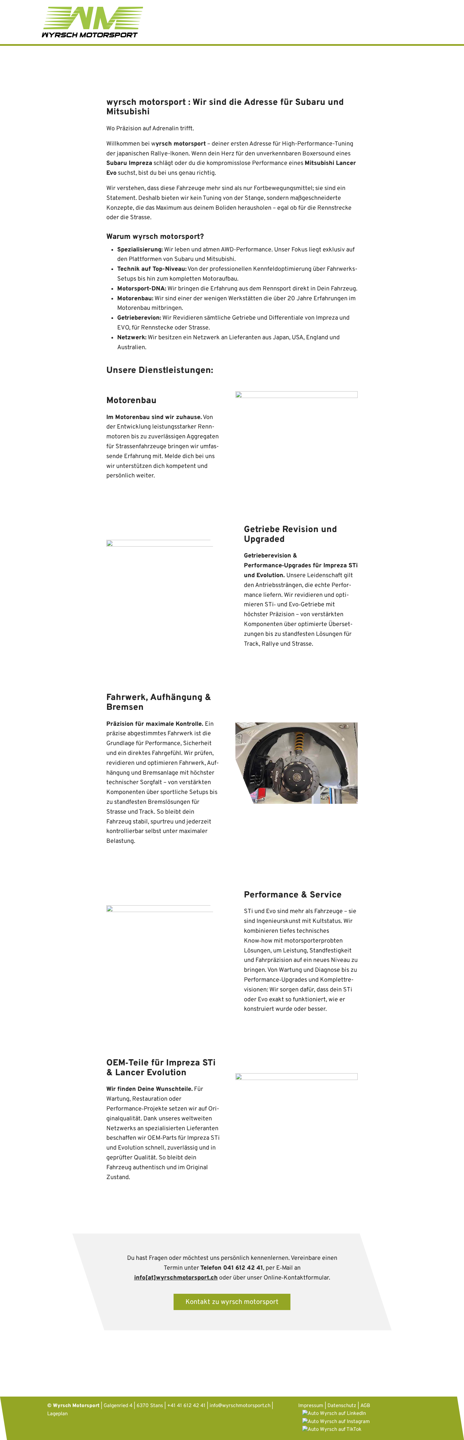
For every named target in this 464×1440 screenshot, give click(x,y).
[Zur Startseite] (92, 22)
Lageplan (57, 1414)
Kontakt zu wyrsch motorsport (232, 1302)
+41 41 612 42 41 (186, 1406)
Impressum (310, 1406)
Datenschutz (341, 1406)
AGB (365, 1406)
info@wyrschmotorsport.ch (240, 1406)
